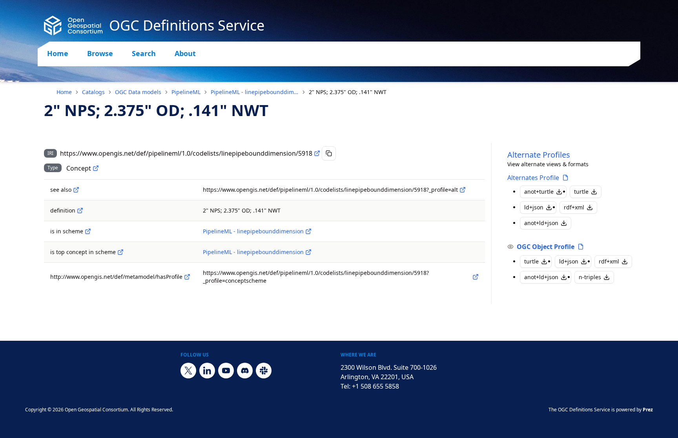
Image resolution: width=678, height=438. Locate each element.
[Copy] (329, 153)
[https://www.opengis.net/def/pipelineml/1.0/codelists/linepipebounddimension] (308, 231)
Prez (648, 409)
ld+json (533, 207)
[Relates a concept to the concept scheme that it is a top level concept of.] (120, 252)
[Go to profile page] (565, 177)
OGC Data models (138, 92)
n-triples (590, 277)
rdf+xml (574, 207)
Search (144, 53)
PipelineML (185, 92)
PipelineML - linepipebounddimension (255, 92)
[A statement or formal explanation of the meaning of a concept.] (80, 210)
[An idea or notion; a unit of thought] (96, 168)
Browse (100, 53)
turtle (581, 191)
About (185, 53)
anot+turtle (539, 191)
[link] (347, 92)
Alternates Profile (533, 177)
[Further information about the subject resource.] (76, 190)
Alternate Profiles (538, 154)
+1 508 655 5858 (375, 386)
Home (57, 53)
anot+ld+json (541, 223)
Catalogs (93, 92)
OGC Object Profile (545, 246)
